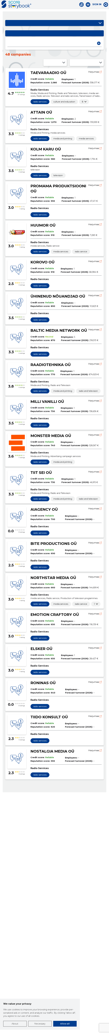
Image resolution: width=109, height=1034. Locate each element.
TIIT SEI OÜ (41, 472)
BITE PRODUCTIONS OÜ (54, 543)
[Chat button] (81, 4)
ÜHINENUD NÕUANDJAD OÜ (58, 296)
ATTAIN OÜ (41, 112)
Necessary (39, 1023)
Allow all (65, 1023)
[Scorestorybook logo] (16, 4)
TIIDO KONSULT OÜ (49, 717)
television (58, 175)
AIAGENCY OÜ (44, 509)
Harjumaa (93, 71)
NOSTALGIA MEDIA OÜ (52, 751)
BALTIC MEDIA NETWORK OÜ (59, 330)
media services (86, 138)
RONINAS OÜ (43, 683)
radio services (40, 101)
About (15, 1023)
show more (82, 101)
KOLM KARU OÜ (46, 149)
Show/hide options (100, 23)
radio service (81, 251)
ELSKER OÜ (41, 648)
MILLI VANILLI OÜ (47, 401)
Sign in (96, 4)
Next (99, 43)
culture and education (64, 101)
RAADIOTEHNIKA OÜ (51, 364)
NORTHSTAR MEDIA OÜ (53, 577)
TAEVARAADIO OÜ (48, 72)
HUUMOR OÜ (43, 225)
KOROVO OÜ (42, 262)
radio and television (88, 391)
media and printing (62, 138)
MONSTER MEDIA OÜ (51, 435)
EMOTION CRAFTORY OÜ (55, 614)
